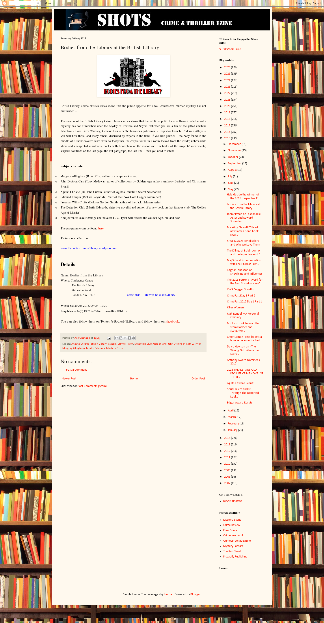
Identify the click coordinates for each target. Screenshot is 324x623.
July (230, 176)
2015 (227, 138)
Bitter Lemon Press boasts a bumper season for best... (244, 338)
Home (134, 378)
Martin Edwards (95, 348)
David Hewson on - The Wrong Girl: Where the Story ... (243, 350)
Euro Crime (230, 530)
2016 (227, 132)
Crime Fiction (125, 344)
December (235, 144)
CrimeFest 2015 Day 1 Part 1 (244, 301)
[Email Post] (109, 338)
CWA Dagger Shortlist (241, 289)
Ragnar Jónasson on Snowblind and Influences (245, 272)
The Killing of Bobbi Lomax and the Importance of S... (245, 252)
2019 (227, 112)
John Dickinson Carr (179, 344)
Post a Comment (76, 370)
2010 (227, 463)
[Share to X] (125, 338)
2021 (227, 99)
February (234, 423)
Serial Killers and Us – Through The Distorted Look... (243, 393)
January (233, 430)
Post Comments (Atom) (92, 386)
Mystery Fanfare (233, 546)
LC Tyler (196, 344)
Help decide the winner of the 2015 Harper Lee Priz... (245, 196)
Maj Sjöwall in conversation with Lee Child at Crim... (244, 262)
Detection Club (143, 344)
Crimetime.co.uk (233, 535)
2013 (227, 444)
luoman (168, 594)
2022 (227, 93)
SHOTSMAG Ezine (230, 49)
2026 (227, 67)
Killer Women (235, 307)
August (232, 170)
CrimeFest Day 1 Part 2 (241, 295)
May (231, 189)
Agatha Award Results (241, 383)
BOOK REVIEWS (232, 501)
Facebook (172, 321)
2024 (227, 80)
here (101, 228)
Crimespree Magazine (237, 540)
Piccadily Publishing (235, 556)
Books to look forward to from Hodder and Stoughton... (243, 327)
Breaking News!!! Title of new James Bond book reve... (243, 231)
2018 (227, 119)
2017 (227, 125)
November (235, 150)
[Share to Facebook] (129, 338)
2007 (227, 483)
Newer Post (69, 378)
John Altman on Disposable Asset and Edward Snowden (244, 217)
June (231, 183)
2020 (227, 106)
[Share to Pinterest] (133, 338)
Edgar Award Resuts (239, 402)
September (235, 163)
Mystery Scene (232, 520)
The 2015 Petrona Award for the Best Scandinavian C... (245, 281)
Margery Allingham (73, 348)
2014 (227, 438)
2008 (227, 477)
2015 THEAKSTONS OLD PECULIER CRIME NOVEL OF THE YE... (245, 373)
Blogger (195, 594)
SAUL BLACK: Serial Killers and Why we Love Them (243, 242)
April (231, 410)
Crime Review (231, 525)
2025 (227, 73)
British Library (99, 344)
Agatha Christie (80, 344)
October (233, 157)
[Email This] (116, 338)
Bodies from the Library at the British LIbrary (243, 206)
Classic (112, 344)
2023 (227, 86)
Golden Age (160, 344)
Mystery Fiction (115, 348)
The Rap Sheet (232, 551)
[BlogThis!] (121, 338)
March (232, 417)
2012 (227, 451)
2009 (227, 470)
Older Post (198, 378)
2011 (227, 457)
